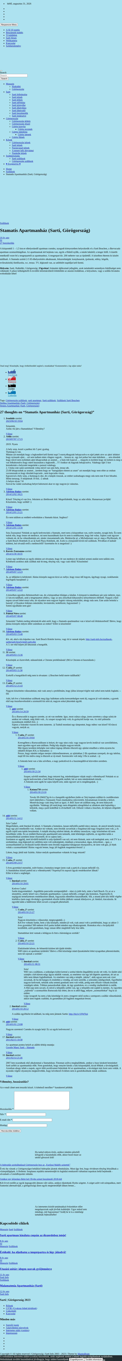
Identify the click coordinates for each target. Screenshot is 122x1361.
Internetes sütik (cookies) (17, 1330)
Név (3, 1114)
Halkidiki (16, 86)
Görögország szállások (22, 161)
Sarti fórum (11, 38)
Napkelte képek (19, 153)
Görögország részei (21, 124)
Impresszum (11, 1333)
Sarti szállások (18, 158)
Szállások (4, 223)
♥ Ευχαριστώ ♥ (13, 164)
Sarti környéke (19, 105)
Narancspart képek (20, 148)
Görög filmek (18, 137)
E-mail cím (6, 1120)
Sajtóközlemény (13, 46)
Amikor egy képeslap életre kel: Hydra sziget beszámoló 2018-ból (31, 1179)
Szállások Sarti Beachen (68, 400)
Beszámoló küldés (14, 32)
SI (1, 240)
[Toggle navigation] (1, 70)
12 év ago (4, 1291)
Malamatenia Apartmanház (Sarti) (21, 1285)
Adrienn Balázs (14, 491)
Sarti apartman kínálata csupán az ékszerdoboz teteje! (33, 1235)
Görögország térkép (21, 121)
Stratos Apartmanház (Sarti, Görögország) (19, 406)
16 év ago (4, 237)
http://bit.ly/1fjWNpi (78, 1014)
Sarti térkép (17, 100)
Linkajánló (11, 1311)
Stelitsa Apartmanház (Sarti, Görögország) (20, 403)
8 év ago (4, 1241)
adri (14, 709)
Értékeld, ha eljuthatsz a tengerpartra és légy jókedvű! (33, 1252)
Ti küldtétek (11, 35)
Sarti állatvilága (19, 108)
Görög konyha (19, 126)
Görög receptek (25, 129)
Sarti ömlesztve (19, 116)
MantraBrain (84, 1354)
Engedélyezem (76, 1359)
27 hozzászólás (7, 243)
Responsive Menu (9, 25)
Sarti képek (17, 97)
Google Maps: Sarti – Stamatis (20, 1047)
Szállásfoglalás (13, 156)
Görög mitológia (19, 132)
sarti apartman (34, 400)
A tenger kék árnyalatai (23, 150)
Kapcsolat (10, 43)
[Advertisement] (61, 199)
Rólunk (9, 1305)
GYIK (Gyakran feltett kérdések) (21, 1308)
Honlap (3, 1125)
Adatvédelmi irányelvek (17, 1327)
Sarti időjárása (18, 102)
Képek (9, 140)
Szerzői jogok (12, 1325)
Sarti (8, 92)
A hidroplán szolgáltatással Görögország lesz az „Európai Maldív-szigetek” (35, 1165)
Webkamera (11, 40)
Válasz (9, 434)
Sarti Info (4, 1277)
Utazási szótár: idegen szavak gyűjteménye (26, 1268)
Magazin (10, 84)
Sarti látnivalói (18, 110)
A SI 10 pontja (13, 30)
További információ (93, 1359)
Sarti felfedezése (19, 94)
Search (3, 72)
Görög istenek (24, 134)
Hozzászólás (7, 1109)
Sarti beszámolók (20, 113)
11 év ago (4, 1274)
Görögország (18, 89)
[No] (104, 1360)
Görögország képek (21, 142)
